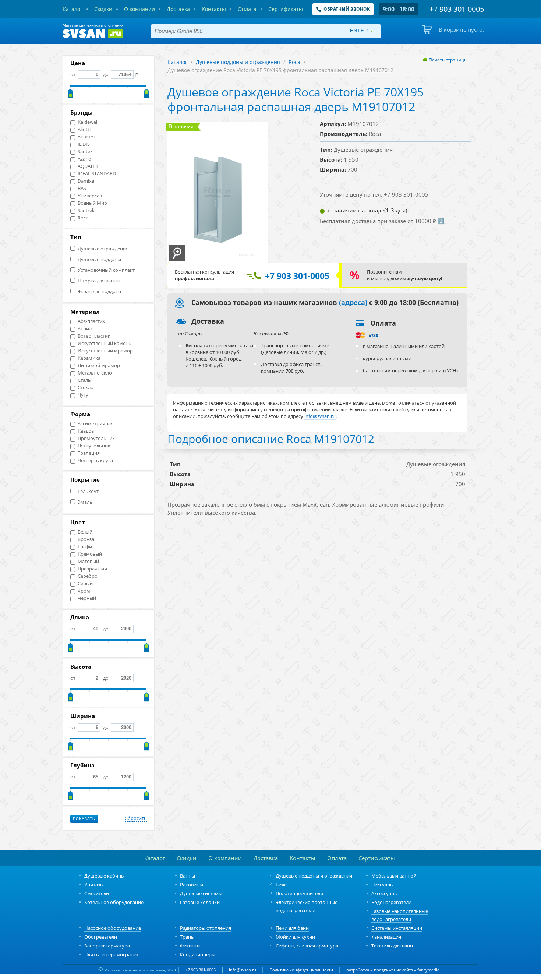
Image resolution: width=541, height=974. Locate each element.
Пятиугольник (94, 445)
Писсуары (382, 884)
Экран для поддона (99, 291)
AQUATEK (88, 166)
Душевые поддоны (99, 259)
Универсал (90, 195)
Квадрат (87, 431)
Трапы (187, 936)
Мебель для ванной (393, 875)
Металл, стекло (95, 372)
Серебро (88, 576)
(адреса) (353, 302)
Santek (85, 151)
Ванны (187, 875)
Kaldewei (87, 122)
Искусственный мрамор (105, 350)
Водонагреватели (391, 902)
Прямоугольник (96, 438)
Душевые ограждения (103, 248)
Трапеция (89, 453)
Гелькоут (88, 491)
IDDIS (84, 144)
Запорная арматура (107, 945)
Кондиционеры (197, 954)
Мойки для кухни (295, 936)
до (106, 74)
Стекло (85, 387)
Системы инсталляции (396, 928)
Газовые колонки (200, 902)
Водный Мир (92, 203)
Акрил (85, 328)
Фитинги (190, 945)
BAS (82, 188)
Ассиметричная (95, 423)
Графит (86, 546)
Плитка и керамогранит (111, 954)
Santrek (86, 210)
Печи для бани (292, 928)
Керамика (89, 358)
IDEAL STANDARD (97, 173)
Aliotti (84, 129)
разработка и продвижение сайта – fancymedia (392, 970)
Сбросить (136, 819)
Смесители (96, 893)
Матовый (88, 561)
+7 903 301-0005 (200, 970)
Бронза (86, 539)
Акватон (87, 136)
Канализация (386, 936)
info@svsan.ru (242, 970)
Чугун (84, 395)
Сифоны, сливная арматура (307, 945)
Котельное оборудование (114, 902)
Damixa (86, 181)
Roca (83, 217)
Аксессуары (384, 893)
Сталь (84, 380)
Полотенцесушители (299, 893)
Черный (87, 598)
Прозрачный (92, 568)
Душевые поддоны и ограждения (238, 62)
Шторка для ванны (99, 280)
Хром (84, 590)
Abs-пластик (91, 321)
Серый (85, 583)
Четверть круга (95, 460)
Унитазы (94, 884)
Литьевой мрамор (99, 365)
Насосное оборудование (112, 928)
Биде (281, 884)
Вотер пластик (94, 336)
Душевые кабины (104, 875)
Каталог (177, 62)
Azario (84, 159)
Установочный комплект (106, 270)
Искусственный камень (104, 343)
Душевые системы (201, 893)
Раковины (191, 884)
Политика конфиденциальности (301, 970)
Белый (85, 532)
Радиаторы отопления (205, 928)
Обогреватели (100, 936)
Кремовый (90, 554)
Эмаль (85, 502)
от (73, 74)
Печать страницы (448, 60)
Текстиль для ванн (392, 945)
